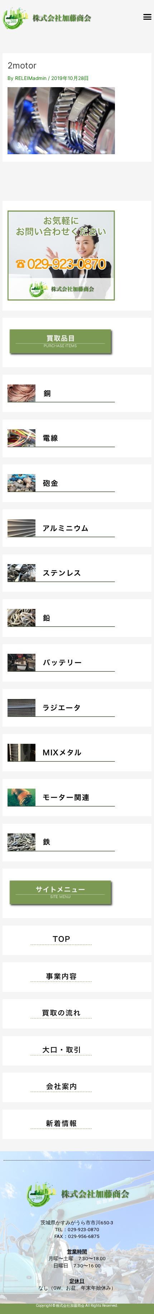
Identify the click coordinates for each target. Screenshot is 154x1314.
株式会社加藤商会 (70, 1306)
